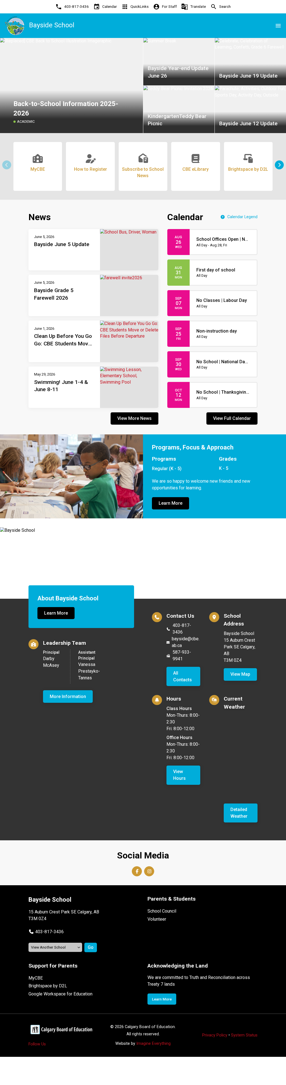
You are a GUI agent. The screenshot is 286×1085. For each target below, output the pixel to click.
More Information (68, 696)
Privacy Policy (214, 1035)
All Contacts (182, 676)
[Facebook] (137, 871)
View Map (240, 674)
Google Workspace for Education (60, 994)
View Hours (179, 775)
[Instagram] (149, 871)
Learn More (170, 503)
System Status (244, 1035)
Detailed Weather (238, 813)
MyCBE (35, 978)
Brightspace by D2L (47, 985)
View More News (134, 418)
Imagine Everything (153, 1043)
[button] (279, 164)
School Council (161, 911)
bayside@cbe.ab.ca (185, 642)
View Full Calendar (232, 418)
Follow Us (37, 1044)
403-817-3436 (182, 629)
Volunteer (156, 919)
